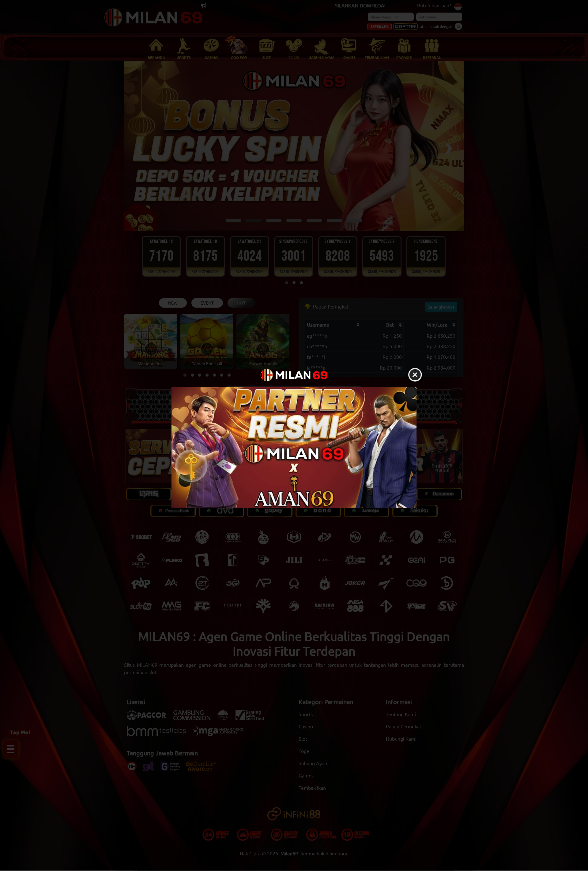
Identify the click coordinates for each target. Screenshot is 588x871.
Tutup (415, 375)
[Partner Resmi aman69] (294, 447)
